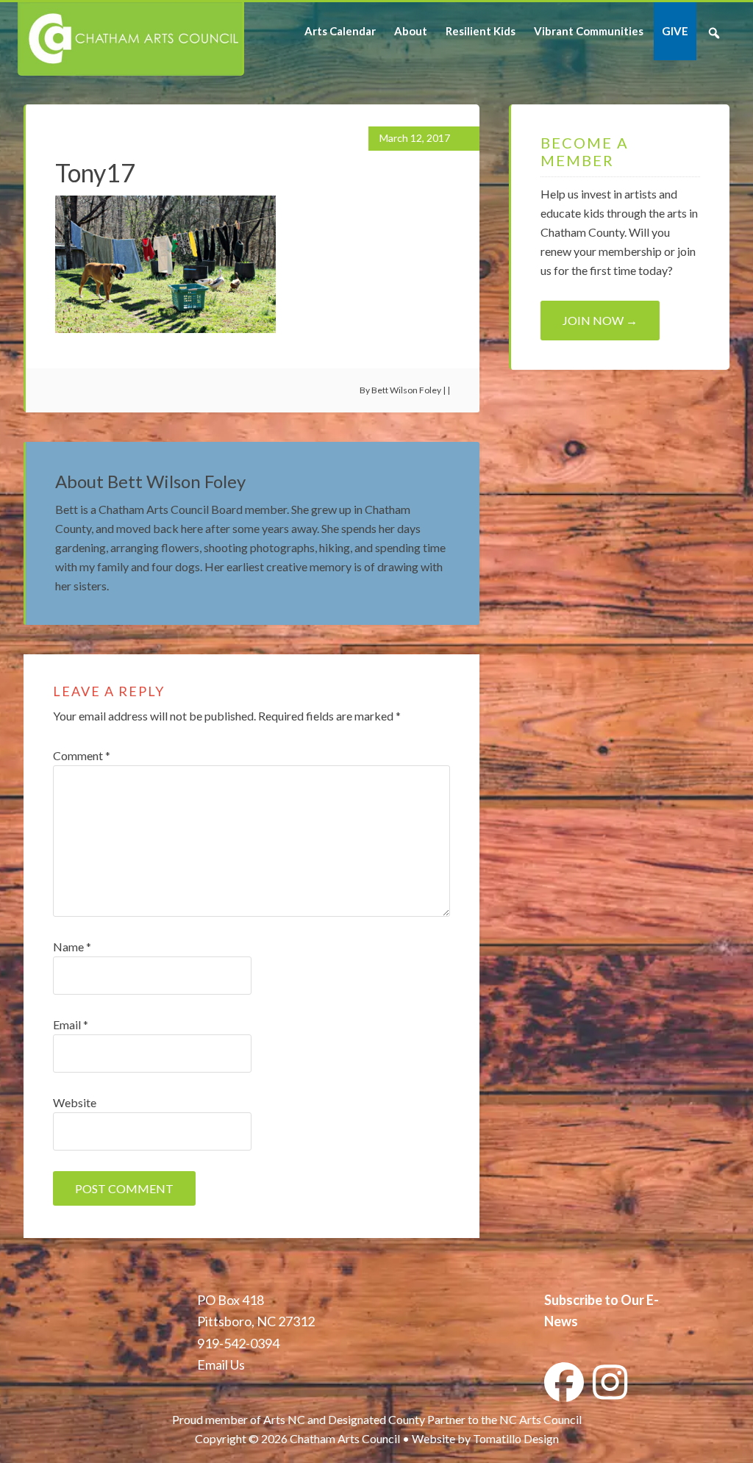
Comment (81, 755)
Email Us (221, 1364)
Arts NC (284, 1419)
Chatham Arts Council (130, 39)
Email (70, 1024)
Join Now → (600, 320)
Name (72, 947)
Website (74, 1102)
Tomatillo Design (516, 1438)
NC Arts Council (540, 1419)
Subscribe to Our (594, 1300)
